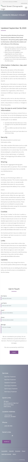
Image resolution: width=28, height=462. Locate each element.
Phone (2, 317)
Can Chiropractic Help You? (11, 403)
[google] (3, 436)
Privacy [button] (23, 451)
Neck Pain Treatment (10, 379)
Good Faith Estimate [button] (6, 454)
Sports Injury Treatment (10, 388)
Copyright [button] (11, 451)
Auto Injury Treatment (10, 385)
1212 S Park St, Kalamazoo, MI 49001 (9, 1)
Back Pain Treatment (10, 376)
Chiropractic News (9, 405)
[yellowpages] (12, 436)
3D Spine (6, 401)
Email (3, 310)
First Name (4, 296)
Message (3, 324)
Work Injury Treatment (10, 391)
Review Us (6, 441)
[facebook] (6, 436)
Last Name (4, 303)
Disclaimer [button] (17, 451)
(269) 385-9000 (24, 3)
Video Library (7, 406)
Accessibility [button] (4, 451)
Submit (14, 352)
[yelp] (9, 436)
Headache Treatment (10, 382)
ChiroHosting (22, 459)
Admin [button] (14, 454)
